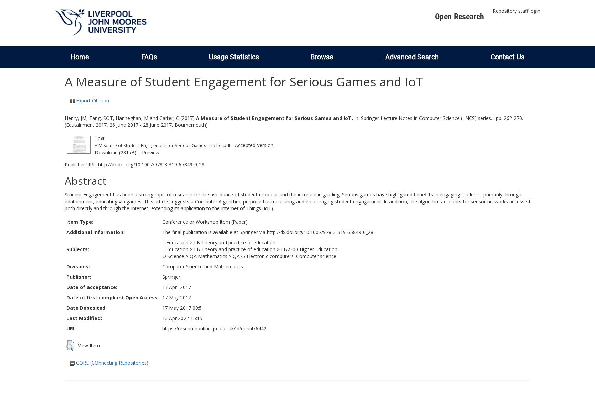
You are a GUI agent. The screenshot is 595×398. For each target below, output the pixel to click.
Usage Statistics (234, 57)
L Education (175, 242)
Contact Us (507, 57)
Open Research (459, 16)
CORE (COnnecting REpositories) (111, 362)
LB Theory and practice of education (234, 242)
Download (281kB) (115, 152)
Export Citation (92, 100)
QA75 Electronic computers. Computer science (284, 256)
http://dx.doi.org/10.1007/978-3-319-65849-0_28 (151, 164)
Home (80, 57)
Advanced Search (412, 57)
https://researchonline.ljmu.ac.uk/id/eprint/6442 (214, 328)
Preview (150, 152)
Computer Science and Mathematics (202, 266)
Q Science (173, 256)
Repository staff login (516, 11)
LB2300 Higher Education (309, 249)
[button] (70, 345)
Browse (322, 57)
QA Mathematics (208, 256)
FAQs (149, 57)
